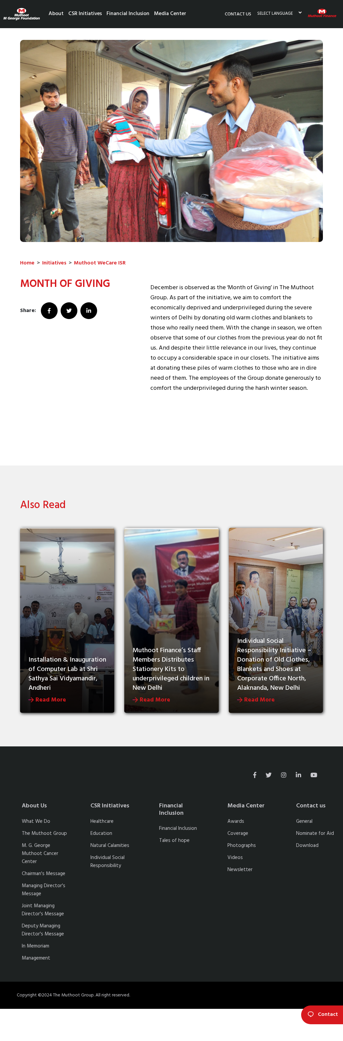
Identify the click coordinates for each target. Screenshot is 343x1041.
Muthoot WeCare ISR (100, 263)
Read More (50, 700)
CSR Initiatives (85, 13)
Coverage (237, 834)
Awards (235, 821)
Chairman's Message (43, 874)
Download (307, 846)
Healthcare (102, 821)
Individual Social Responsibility (107, 862)
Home (27, 263)
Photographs (241, 846)
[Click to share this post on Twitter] (70, 310)
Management (36, 958)
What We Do (36, 821)
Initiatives (54, 263)
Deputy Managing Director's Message (43, 930)
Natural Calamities (109, 846)
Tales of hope (174, 841)
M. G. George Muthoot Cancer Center (40, 854)
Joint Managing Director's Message (43, 910)
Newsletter (240, 870)
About (56, 13)
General (304, 821)
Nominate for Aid (315, 834)
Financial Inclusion (128, 13)
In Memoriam (35, 946)
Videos (235, 858)
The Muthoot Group (44, 834)
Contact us (238, 14)
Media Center (170, 13)
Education (101, 834)
